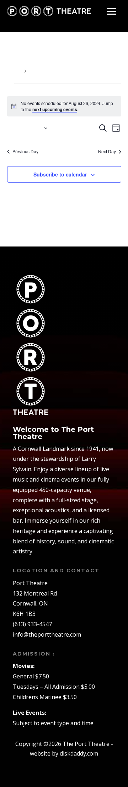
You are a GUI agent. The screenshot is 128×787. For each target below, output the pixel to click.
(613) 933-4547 (32, 624)
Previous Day (25, 151)
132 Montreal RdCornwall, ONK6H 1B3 (35, 603)
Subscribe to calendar (60, 174)
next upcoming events (54, 109)
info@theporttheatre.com (47, 634)
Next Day (107, 151)
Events (14, 71)
